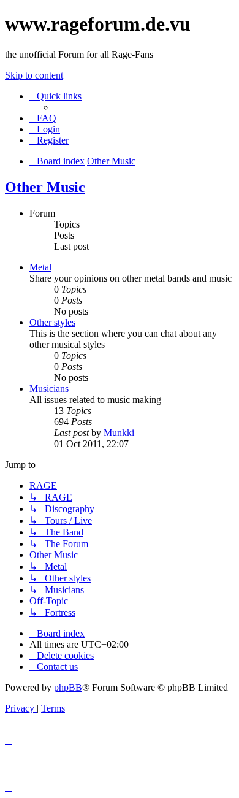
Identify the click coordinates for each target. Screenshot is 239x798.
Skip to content (34, 75)
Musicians (49, 388)
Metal (40, 267)
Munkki (119, 433)
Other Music (45, 187)
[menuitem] (42, 118)
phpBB (68, 687)
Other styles (52, 322)
